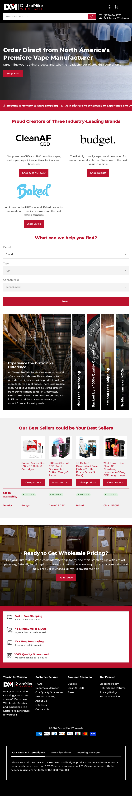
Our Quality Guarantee (49, 692)
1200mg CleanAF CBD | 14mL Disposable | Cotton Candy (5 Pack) (59, 469)
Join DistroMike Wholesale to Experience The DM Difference (86, 105)
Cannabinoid (11, 279)
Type (6, 263)
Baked (80, 505)
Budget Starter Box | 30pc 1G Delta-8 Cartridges (33, 466)
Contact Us (42, 709)
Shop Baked (34, 223)
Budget (25, 505)
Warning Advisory (88, 752)
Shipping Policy (109, 683)
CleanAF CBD (57, 505)
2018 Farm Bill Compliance (28, 752)
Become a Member (47, 687)
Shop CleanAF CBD (34, 172)
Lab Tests (41, 705)
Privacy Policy (108, 692)
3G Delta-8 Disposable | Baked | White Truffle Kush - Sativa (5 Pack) (87, 469)
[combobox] (49, 16)
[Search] (92, 16)
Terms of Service (110, 696)
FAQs (38, 683)
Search (66, 301)
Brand (7, 247)
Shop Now (13, 73)
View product (33, 482)
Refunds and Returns (113, 687)
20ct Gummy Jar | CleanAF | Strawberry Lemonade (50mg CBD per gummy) (114, 469)
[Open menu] (125, 6)
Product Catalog (45, 696)
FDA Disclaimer (61, 752)
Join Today (66, 577)
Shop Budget (98, 172)
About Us (41, 700)
